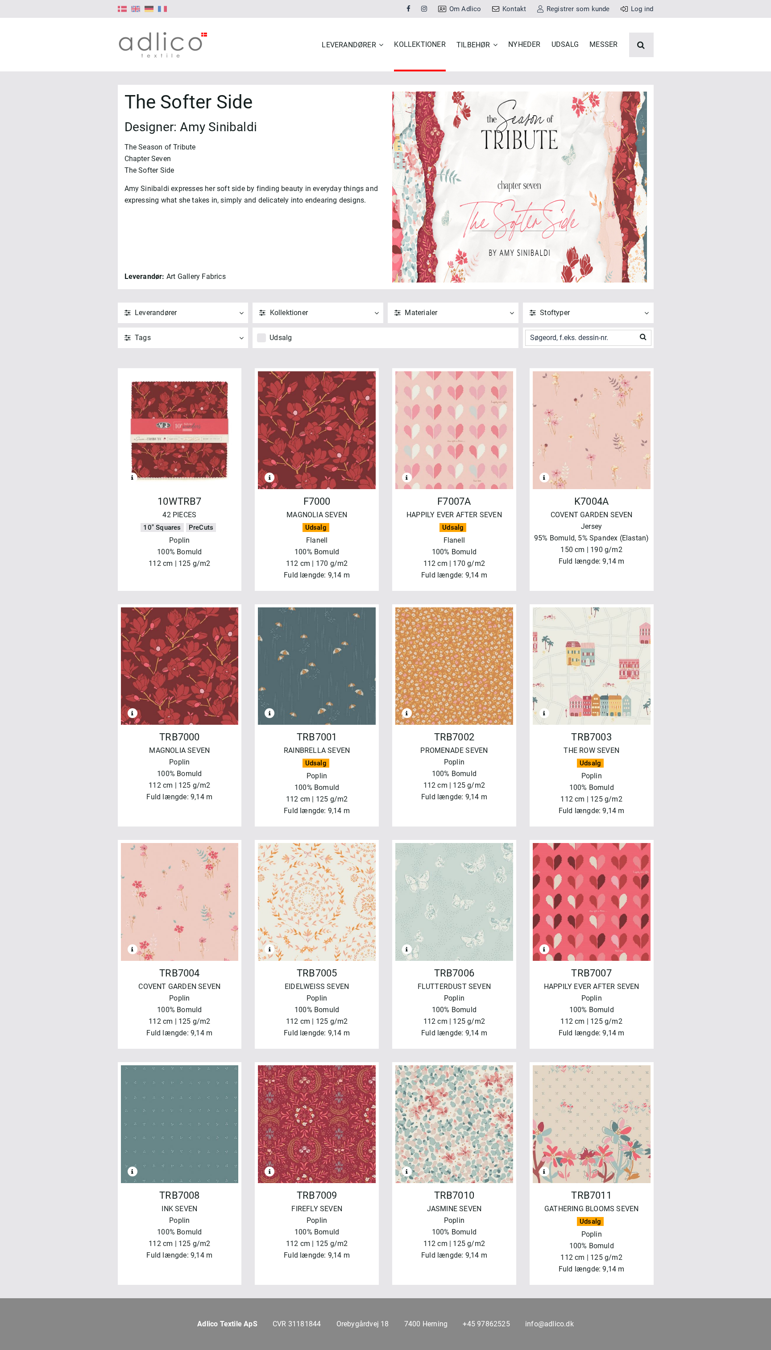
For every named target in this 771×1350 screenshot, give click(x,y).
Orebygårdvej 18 (362, 1324)
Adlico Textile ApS (227, 1324)
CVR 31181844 (297, 1324)
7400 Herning (426, 1324)
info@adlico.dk (549, 1324)
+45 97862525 (486, 1324)
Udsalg (280, 337)
